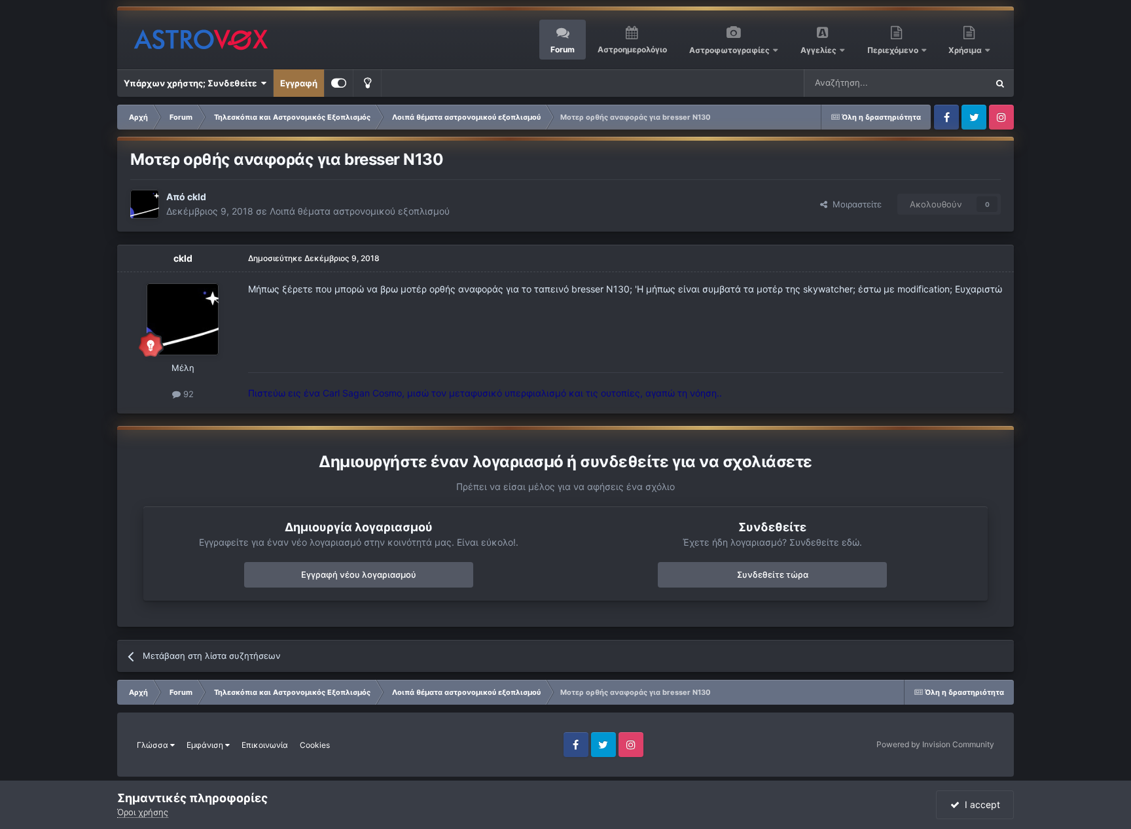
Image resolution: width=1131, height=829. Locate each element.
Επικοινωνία (265, 745)
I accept (980, 804)
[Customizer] (339, 83)
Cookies (315, 745)
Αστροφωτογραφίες (729, 50)
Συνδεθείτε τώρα (772, 574)
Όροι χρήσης (142, 812)
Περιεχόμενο (893, 50)
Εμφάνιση (206, 745)
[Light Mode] (367, 83)
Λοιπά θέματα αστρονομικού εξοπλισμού (360, 211)
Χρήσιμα (966, 50)
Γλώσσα (153, 745)
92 (187, 394)
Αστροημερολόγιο (632, 49)
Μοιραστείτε (854, 204)
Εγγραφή (298, 83)
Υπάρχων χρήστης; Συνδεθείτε (192, 83)
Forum (562, 49)
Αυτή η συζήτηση (937, 83)
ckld (196, 196)
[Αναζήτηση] (1000, 83)
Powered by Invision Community (935, 744)
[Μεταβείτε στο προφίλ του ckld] (144, 204)
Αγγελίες (818, 50)
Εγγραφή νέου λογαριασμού (358, 574)
